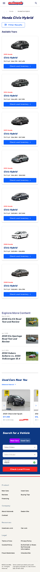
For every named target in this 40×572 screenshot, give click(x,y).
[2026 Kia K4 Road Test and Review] (32, 322)
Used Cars (25, 441)
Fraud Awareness (8, 553)
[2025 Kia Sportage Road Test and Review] (32, 339)
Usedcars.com (7, 528)
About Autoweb (7, 511)
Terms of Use (7, 541)
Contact (5, 515)
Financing (5, 499)
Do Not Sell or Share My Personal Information (28, 547)
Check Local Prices (20, 469)
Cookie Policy (7, 545)
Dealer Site (25, 511)
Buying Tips (25, 495)
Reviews (5, 495)
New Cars (14, 441)
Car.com (24, 528)
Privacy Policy (26, 541)
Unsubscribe (26, 553)
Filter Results (15, 25)
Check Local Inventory (19, 66)
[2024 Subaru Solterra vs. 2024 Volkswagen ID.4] (32, 356)
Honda (11, 11)
